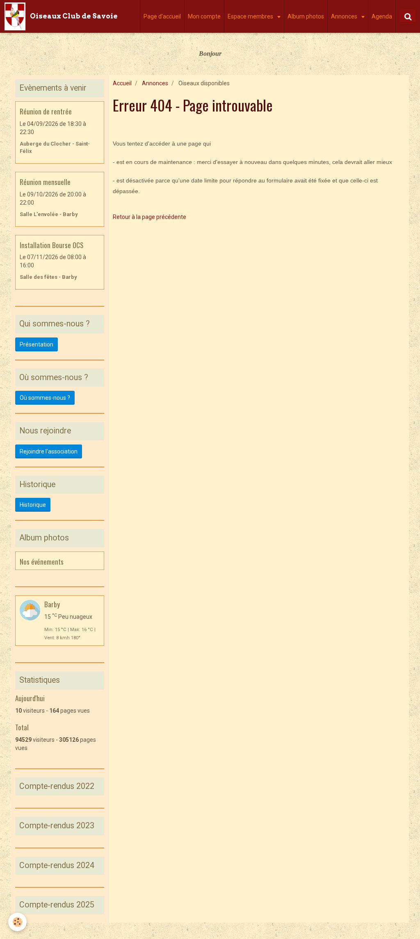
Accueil (122, 83)
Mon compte (204, 16)
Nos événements (42, 561)
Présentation (36, 344)
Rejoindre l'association (49, 451)
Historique (33, 504)
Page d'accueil (162, 16)
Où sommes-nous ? (45, 397)
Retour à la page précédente (149, 217)
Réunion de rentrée (46, 111)
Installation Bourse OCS (51, 244)
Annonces (344, 16)
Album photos (306, 16)
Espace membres (251, 16)
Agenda (382, 16)
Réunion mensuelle (45, 182)
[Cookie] (17, 922)
